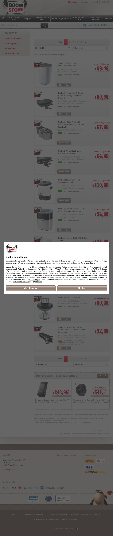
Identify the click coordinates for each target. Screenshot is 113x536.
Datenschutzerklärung (21, 282)
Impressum (37, 282)
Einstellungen (34, 280)
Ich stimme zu (31, 288)
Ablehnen (82, 288)
